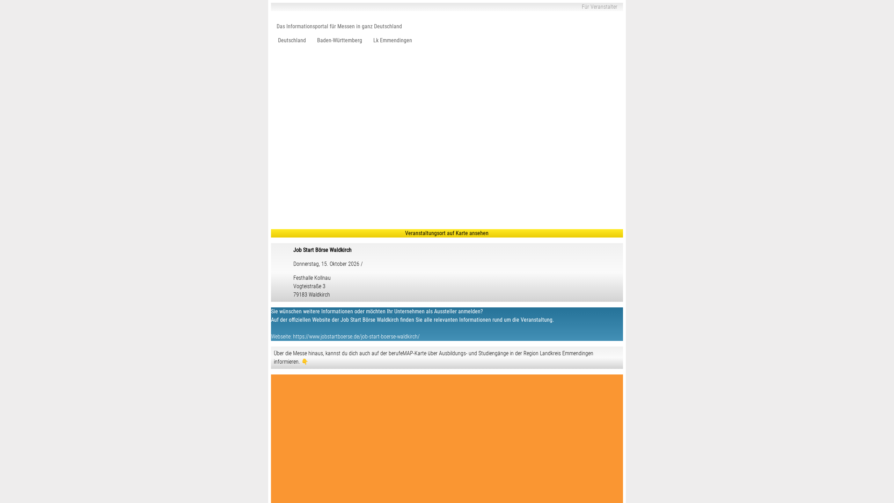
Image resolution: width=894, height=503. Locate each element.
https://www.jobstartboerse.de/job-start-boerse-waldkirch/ (356, 336)
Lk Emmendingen (392, 40)
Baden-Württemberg (339, 40)
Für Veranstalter (599, 6)
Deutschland (292, 40)
